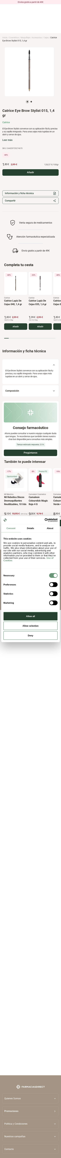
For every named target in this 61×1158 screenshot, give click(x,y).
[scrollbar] (29, 338)
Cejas (46, 37)
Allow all (30, 616)
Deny (30, 635)
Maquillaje (25, 37)
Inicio (4, 37)
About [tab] (50, 528)
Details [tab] (30, 528)
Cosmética (14, 37)
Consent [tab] (11, 528)
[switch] (53, 584)
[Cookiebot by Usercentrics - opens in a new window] (45, 520)
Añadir (16, 326)
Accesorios (37, 37)
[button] (30, 1111)
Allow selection (31, 626)
